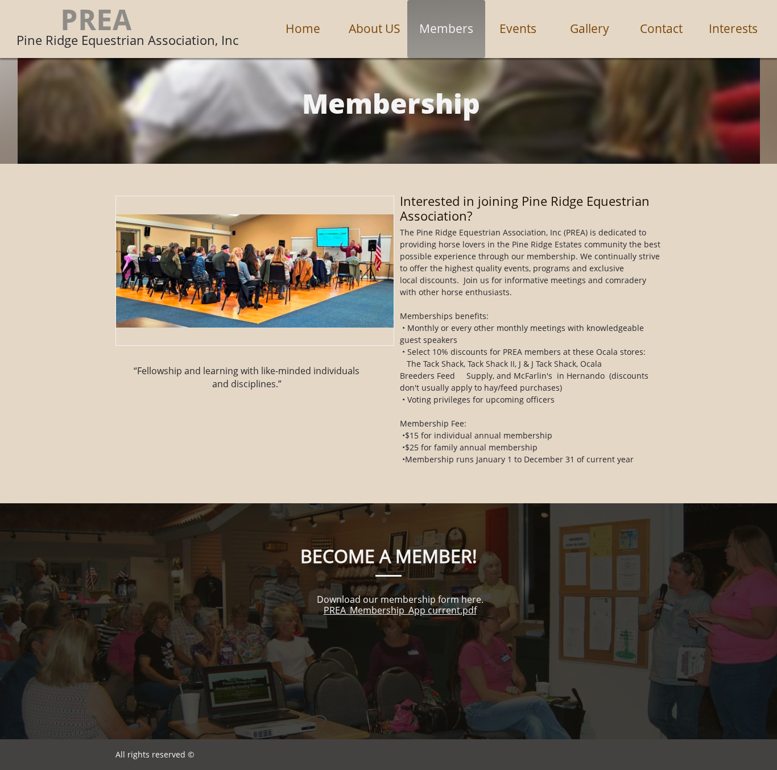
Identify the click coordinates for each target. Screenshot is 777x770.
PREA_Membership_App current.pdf (400, 610)
